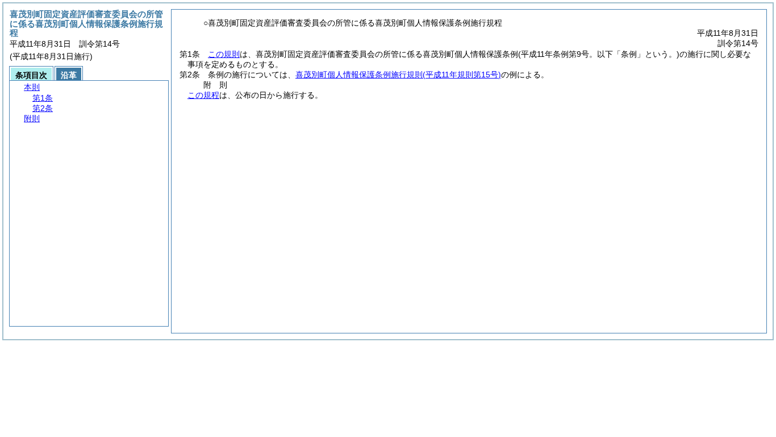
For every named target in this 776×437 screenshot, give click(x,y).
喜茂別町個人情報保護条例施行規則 (398, 74)
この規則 (224, 54)
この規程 (203, 95)
